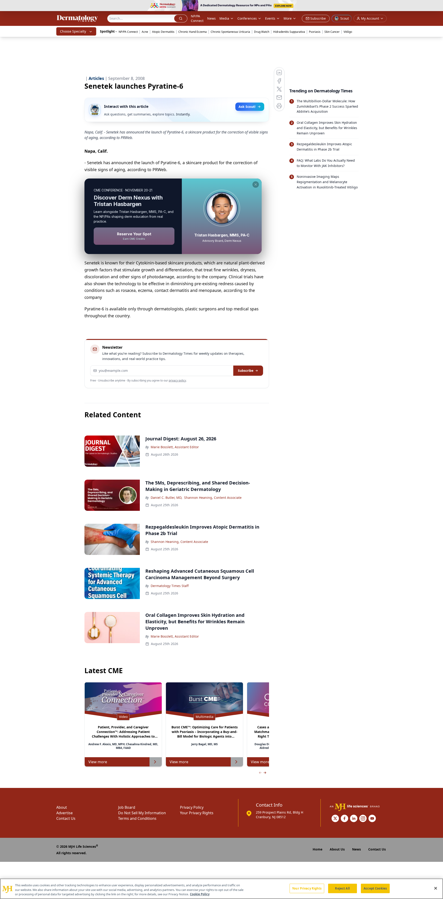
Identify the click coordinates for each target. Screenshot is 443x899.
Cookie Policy (200, 894)
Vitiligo (348, 32)
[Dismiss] (255, 184)
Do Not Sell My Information (142, 812)
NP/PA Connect (197, 18)
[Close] (436, 888)
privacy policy (177, 380)
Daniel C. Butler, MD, (166, 497)
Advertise (64, 812)
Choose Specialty (73, 31)
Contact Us (65, 818)
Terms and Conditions (137, 818)
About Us (337, 849)
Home (317, 849)
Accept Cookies (375, 888)
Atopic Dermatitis (163, 32)
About (61, 807)
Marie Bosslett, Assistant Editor (175, 447)
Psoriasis (314, 32)
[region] (221, 888)
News (211, 18)
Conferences (247, 18)
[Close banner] (437, 6)
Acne (145, 32)
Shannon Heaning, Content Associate (213, 497)
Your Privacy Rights (196, 812)
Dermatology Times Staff (170, 586)
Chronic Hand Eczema (192, 32)
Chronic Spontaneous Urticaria (230, 32)
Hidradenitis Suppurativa (289, 32)
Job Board (126, 807)
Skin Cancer (332, 32)
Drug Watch (261, 32)
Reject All (342, 888)
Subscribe (245, 370)
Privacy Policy (192, 807)
